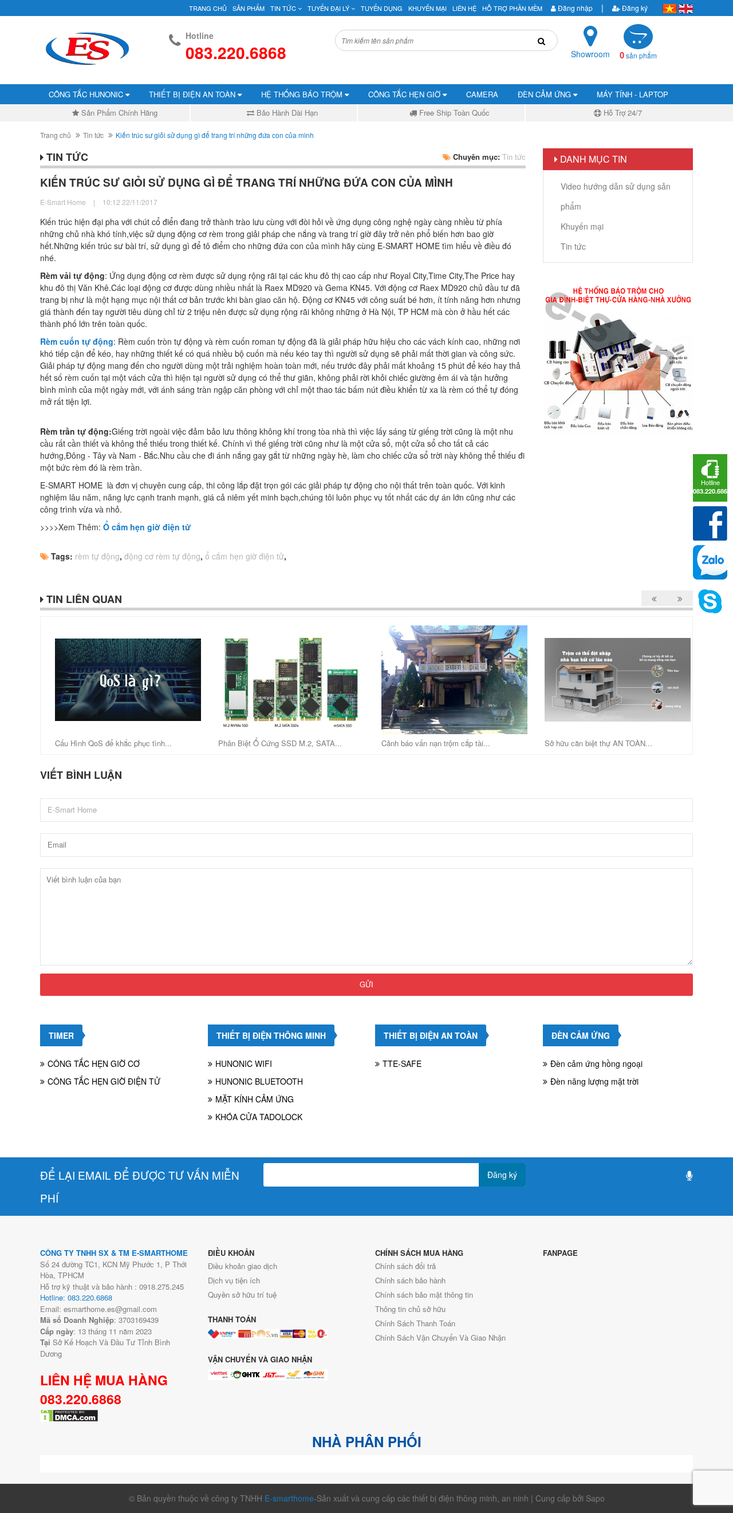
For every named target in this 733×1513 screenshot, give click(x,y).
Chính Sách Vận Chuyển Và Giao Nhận (440, 1337)
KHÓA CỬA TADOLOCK (258, 1116)
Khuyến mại (427, 8)
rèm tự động (97, 556)
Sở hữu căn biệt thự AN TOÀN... (598, 743)
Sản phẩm (248, 8)
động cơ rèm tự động (162, 556)
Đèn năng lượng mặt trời (594, 1081)
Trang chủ (208, 8)
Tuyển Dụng (382, 8)
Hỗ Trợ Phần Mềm (512, 8)
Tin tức (284, 8)
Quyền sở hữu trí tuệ (242, 1294)
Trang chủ (55, 135)
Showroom (590, 54)
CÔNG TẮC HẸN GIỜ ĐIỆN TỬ (104, 1081)
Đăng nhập (574, 8)
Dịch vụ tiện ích (234, 1280)
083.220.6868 (80, 1399)
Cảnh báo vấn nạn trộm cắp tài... (435, 743)
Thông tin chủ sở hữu (410, 1308)
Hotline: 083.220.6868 (76, 1297)
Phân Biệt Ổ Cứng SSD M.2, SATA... (280, 743)
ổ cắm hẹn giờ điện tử (244, 556)
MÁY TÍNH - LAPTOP (632, 94)
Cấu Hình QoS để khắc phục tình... (113, 743)
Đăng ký (634, 8)
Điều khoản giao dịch (242, 1265)
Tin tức (93, 135)
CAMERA (482, 94)
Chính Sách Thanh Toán (415, 1323)
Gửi (366, 984)
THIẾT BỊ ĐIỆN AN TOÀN (193, 94)
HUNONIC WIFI (243, 1063)
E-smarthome (289, 1498)
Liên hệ (464, 8)
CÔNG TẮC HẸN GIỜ (405, 94)
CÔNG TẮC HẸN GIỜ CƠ (94, 1063)
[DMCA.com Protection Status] (69, 1414)
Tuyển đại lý (329, 8)
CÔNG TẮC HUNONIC (87, 94)
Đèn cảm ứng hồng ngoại (596, 1063)
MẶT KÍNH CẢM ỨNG (254, 1099)
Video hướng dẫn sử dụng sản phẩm (616, 196)
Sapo (595, 1498)
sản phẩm (638, 55)
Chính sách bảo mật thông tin (424, 1294)
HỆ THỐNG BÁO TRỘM (303, 94)
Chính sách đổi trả (405, 1265)
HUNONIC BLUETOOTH (259, 1081)
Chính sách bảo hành (410, 1280)
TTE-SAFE (402, 1063)
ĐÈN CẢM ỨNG (545, 94)
